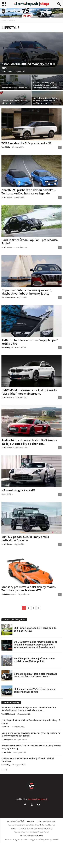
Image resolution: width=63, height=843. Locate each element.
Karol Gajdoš (6, 739)
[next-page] (6, 769)
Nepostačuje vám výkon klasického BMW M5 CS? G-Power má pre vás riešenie (45, 85)
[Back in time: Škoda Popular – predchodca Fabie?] (31, 221)
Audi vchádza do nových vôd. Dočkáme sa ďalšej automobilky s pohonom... (29, 442)
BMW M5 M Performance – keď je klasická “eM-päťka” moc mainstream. (29, 391)
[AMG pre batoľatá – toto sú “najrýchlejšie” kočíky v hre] (31, 321)
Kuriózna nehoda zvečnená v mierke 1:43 (14, 101)
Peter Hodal (6, 752)
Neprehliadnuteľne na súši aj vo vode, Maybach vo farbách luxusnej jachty (26, 291)
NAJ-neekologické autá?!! (18, 490)
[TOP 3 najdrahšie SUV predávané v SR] (31, 124)
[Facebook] (25, 805)
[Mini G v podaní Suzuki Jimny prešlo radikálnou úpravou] (31, 518)
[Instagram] (31, 805)
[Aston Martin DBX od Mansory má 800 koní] (31, 53)
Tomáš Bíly (5, 147)
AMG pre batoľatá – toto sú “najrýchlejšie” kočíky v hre (29, 342)
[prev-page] (2, 769)
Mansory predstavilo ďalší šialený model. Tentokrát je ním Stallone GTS (28, 588)
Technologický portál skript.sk (31, 835)
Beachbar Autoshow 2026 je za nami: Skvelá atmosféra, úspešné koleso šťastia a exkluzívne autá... (28, 709)
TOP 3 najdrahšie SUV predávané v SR (26, 143)
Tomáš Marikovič (8, 714)
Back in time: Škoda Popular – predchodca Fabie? (29, 241)
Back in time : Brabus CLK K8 (14, 87)
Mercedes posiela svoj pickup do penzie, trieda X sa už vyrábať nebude (46, 100)
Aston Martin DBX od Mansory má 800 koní (28, 66)
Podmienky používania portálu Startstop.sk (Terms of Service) (31, 825)
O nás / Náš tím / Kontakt (46, 821)
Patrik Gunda (6, 71)
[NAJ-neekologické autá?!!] (31, 471)
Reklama (30, 821)
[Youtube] (38, 805)
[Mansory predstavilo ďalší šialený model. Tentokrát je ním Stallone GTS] (31, 568)
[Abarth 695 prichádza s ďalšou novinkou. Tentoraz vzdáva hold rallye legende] (31, 171)
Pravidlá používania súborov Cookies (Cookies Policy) (31, 828)
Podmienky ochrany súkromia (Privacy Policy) (31, 832)
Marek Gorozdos (8, 297)
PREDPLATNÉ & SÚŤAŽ (15, 821)
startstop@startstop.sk (37, 799)
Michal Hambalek (8, 594)
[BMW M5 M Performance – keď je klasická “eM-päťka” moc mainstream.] (31, 371)
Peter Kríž (5, 727)
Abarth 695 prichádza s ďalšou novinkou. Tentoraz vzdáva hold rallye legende (28, 191)
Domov (3, 20)
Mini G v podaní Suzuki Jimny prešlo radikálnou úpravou (25, 538)
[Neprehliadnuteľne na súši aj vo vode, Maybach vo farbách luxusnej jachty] (31, 271)
